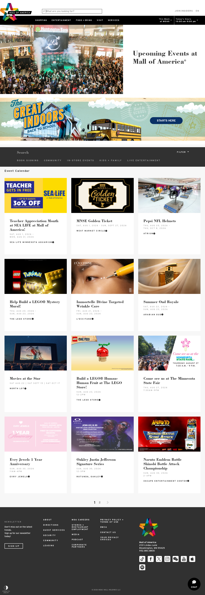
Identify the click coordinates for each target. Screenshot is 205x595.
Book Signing (28, 160)
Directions (51, 525)
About (47, 520)
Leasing (48, 545)
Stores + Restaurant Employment (80, 527)
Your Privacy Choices (109, 538)
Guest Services (54, 530)
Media (76, 534)
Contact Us (108, 532)
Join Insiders (184, 10)
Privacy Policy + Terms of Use (112, 521)
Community (53, 160)
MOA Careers (81, 520)
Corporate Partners (79, 546)
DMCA (103, 527)
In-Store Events (80, 160)
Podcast (77, 539)
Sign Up (13, 546)
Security (49, 535)
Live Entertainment (143, 160)
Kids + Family (110, 160)
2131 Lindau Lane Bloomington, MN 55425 (152, 545)
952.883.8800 (147, 550)
